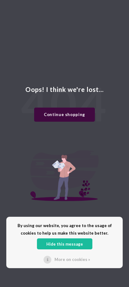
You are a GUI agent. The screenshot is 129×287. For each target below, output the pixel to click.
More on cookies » (72, 259)
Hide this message (64, 244)
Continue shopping (64, 114)
